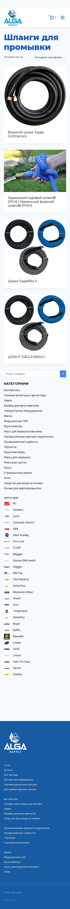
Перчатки (10, 447)
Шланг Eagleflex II (22, 281)
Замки (8, 400)
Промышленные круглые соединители (28, 436)
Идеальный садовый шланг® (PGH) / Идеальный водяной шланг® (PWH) (32, 201)
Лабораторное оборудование (23, 411)
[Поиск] (63, 373)
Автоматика (12, 390)
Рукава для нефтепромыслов (22, 488)
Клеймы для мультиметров (21, 405)
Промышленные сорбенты (21, 442)
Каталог (8, 769)
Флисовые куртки (15, 462)
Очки (7, 478)
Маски (8, 416)
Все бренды (11, 774)
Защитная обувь (14, 452)
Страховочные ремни (18, 473)
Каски (7, 467)
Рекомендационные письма (20, 784)
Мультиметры (13, 426)
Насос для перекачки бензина (23, 431)
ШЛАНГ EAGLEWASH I (26, 357)
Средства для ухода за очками (23, 483)
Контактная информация (18, 779)
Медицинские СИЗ (16, 421)
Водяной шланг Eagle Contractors (26, 134)
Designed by (9, 900)
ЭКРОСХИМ (11, 498)
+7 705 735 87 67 (35, 3)
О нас (7, 765)
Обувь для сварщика (17, 457)
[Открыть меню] (62, 17)
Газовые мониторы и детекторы (25, 395)
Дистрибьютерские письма (20, 789)
